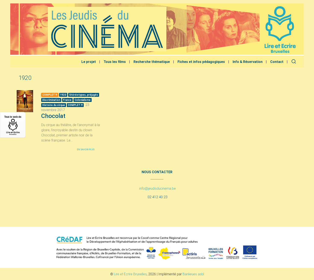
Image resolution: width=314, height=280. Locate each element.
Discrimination (51, 99)
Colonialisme (83, 99)
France (67, 99)
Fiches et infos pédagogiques (201, 62)
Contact (276, 62)
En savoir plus (85, 149)
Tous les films (115, 62)
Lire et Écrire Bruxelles (130, 274)
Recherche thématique (152, 62)
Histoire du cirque (53, 105)
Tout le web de (12, 116)
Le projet (88, 62)
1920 (63, 94)
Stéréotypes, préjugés (83, 94)
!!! (75, 105)
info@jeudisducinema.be (157, 188)
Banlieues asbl (193, 274)
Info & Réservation (248, 62)
